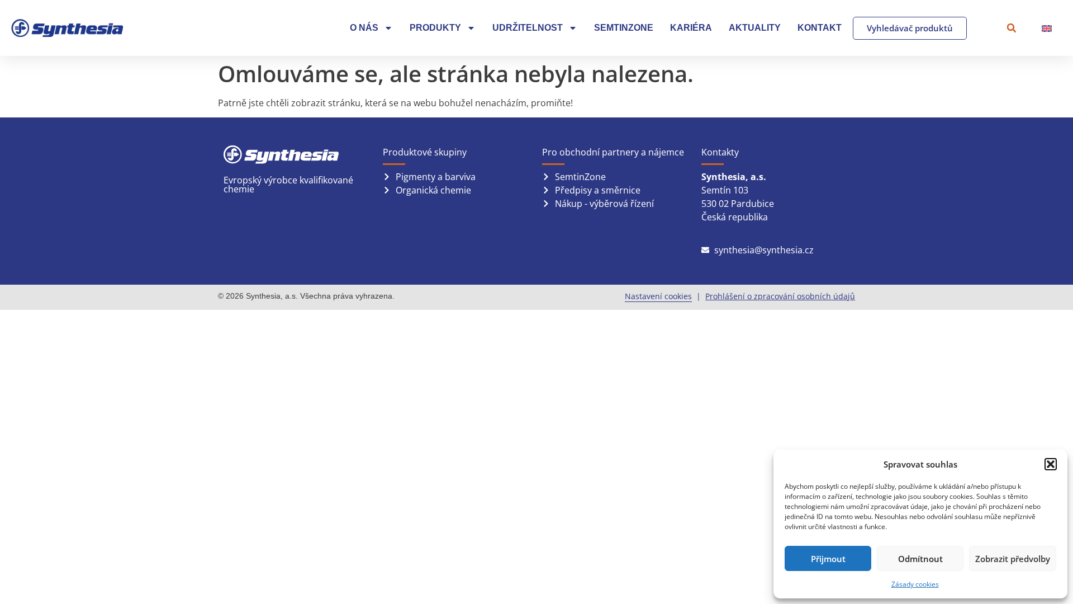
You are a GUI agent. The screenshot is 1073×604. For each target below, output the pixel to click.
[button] (1050, 464)
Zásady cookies (915, 584)
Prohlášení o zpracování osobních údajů (780, 296)
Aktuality (755, 27)
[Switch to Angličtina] (1046, 28)
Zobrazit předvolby (1012, 558)
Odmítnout (920, 558)
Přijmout (828, 558)
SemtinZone (623, 27)
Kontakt (819, 27)
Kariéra (691, 27)
